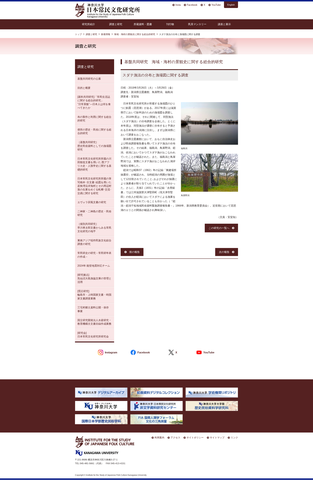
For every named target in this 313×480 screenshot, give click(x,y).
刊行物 (170, 24)
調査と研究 (115, 24)
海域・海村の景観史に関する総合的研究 (134, 34)
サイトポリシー (195, 437)
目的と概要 (83, 87)
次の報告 (224, 252)
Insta (178, 4)
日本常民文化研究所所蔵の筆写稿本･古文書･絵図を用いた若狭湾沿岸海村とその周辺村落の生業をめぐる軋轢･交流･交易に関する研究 (94, 186)
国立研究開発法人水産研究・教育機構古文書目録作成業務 (94, 322)
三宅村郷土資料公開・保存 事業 (93, 309)
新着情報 (105, 34)
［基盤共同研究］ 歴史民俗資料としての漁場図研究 (94, 146)
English (231, 4)
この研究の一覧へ (219, 228)
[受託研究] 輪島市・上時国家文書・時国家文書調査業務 (94, 295)
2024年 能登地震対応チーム (93, 265)
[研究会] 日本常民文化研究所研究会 (93, 335)
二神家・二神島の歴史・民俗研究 (94, 213)
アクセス (175, 437)
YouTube (216, 4)
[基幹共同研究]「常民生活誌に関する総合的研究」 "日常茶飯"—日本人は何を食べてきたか (94, 102)
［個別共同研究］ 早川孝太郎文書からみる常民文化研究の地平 (94, 228)
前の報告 (134, 252)
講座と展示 (224, 24)
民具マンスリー (197, 24)
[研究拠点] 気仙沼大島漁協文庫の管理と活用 (94, 278)
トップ (78, 34)
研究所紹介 (88, 24)
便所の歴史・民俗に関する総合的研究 (94, 131)
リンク (234, 437)
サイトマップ (217, 437)
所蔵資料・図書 (143, 24)
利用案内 (159, 437)
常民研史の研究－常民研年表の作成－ (94, 255)
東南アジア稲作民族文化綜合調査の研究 (94, 242)
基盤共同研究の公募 (89, 78)
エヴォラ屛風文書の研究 (91, 202)
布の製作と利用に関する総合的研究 (94, 119)
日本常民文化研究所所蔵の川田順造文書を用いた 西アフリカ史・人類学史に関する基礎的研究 (94, 164)
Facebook (192, 4)
